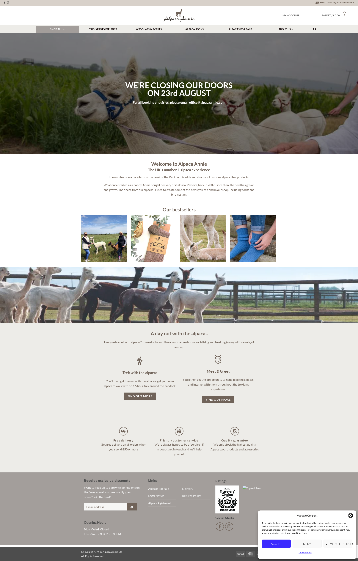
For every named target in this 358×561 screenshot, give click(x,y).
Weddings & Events (149, 29)
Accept (276, 543)
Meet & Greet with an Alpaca (203, 230)
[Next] (280, 238)
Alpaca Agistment (159, 503)
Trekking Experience (103, 29)
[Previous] (77, 238)
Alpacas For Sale (240, 29)
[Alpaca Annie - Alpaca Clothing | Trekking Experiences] (179, 15)
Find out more (104, 245)
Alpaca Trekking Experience (104, 230)
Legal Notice (156, 495)
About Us (285, 29)
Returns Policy (191, 495)
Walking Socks (253, 227)
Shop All (56, 29)
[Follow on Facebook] (5, 2)
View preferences (339, 543)
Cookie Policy (305, 552)
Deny (307, 543)
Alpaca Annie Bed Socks (153, 230)
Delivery (187, 488)
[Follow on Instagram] (8, 2)
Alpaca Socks (194, 29)
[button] (350, 515)
